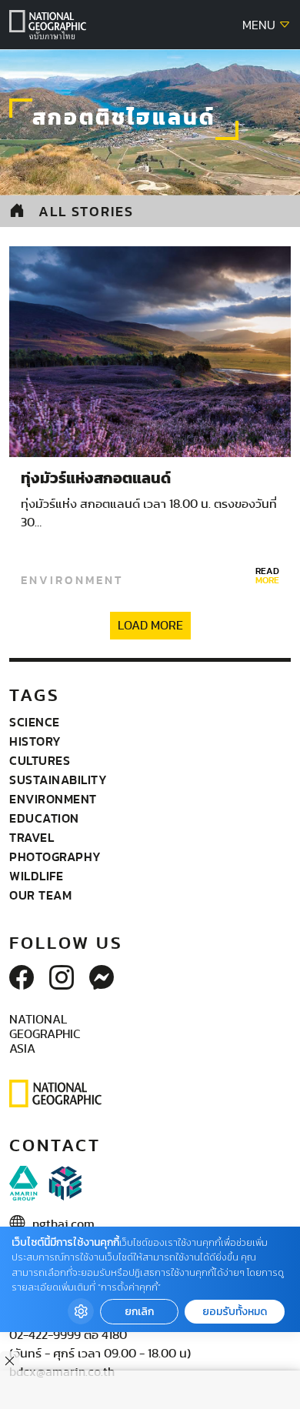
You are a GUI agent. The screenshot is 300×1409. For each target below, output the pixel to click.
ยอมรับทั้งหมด (234, 1312)
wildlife (36, 875)
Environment (72, 580)
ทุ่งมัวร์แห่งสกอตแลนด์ (96, 478)
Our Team (40, 895)
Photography (55, 856)
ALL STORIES (86, 211)
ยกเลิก (139, 1312)
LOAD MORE (150, 625)
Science (34, 722)
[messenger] (101, 979)
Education (44, 818)
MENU (260, 25)
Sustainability (58, 779)
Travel (31, 837)
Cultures (39, 760)
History (35, 741)
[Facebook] (21, 979)
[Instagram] (61, 979)
